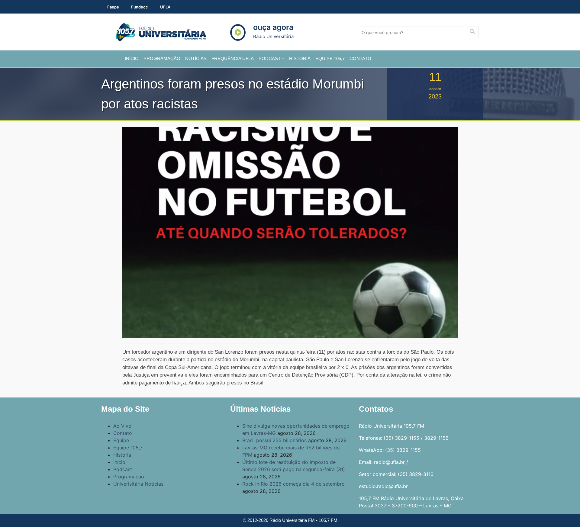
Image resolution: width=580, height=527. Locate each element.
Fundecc (139, 7)
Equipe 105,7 (330, 58)
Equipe (121, 440)
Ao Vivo (122, 426)
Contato (360, 58)
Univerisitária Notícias (138, 484)
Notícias (196, 58)
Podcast (270, 58)
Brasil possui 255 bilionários (274, 440)
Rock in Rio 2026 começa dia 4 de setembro (293, 484)
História (300, 58)
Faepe (113, 7)
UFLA (165, 7)
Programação (161, 58)
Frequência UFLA (232, 58)
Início (132, 58)
